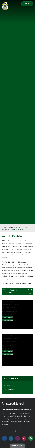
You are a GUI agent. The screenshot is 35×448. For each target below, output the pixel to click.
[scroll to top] (17, 431)
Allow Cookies (7, 317)
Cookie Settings (8, 320)
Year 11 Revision (17, 229)
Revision (5, 229)
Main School (14, 227)
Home (4, 227)
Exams (25, 227)
